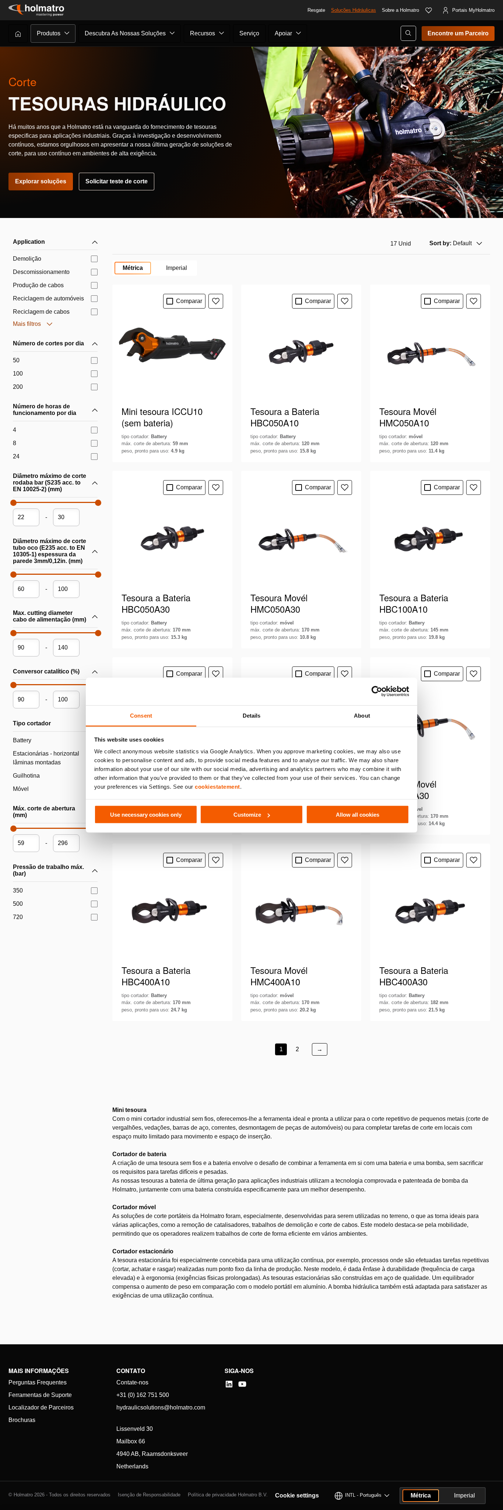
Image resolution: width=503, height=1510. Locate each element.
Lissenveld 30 (134, 1429)
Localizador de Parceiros (41, 1407)
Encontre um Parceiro (458, 33)
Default (450, 243)
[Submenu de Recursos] (222, 33)
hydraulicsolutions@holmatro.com (160, 1407)
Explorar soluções (40, 181)
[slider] (13, 505)
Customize (247, 815)
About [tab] (362, 715)
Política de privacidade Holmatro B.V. (228, 1494)
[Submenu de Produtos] (67, 33)
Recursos (202, 33)
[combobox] (455, 243)
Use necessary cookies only (146, 815)
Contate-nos (132, 1382)
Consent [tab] (141, 715)
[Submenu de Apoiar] (299, 33)
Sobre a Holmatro (400, 10)
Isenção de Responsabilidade (149, 1494)
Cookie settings (297, 1495)
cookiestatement (217, 786)
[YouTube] (242, 1384)
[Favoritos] (428, 10)
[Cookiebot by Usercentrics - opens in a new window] (377, 691)
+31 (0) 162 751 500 (142, 1395)
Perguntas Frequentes (37, 1382)
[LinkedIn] (229, 1384)
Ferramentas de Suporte (40, 1395)
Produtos (48, 33)
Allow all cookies (357, 815)
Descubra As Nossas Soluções (125, 33)
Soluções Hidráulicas (353, 10)
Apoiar (283, 33)
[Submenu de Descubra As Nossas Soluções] (172, 33)
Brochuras (21, 1420)
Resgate (316, 10)
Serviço (249, 33)
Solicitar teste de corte (116, 181)
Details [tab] (252, 715)
